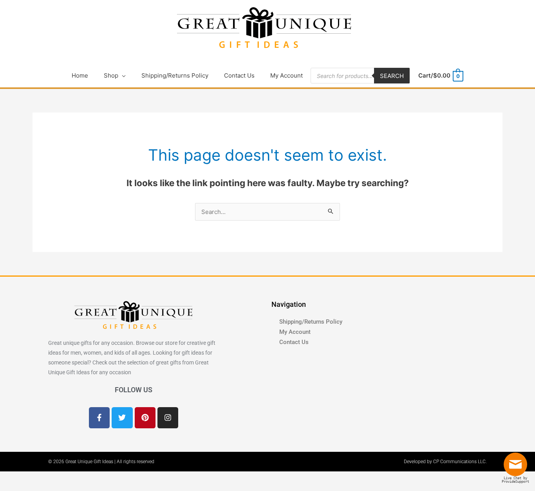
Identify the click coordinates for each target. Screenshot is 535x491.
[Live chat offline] (517, 467)
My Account (295, 331)
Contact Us (294, 342)
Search (392, 76)
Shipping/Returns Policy (310, 321)
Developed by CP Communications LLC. (445, 461)
